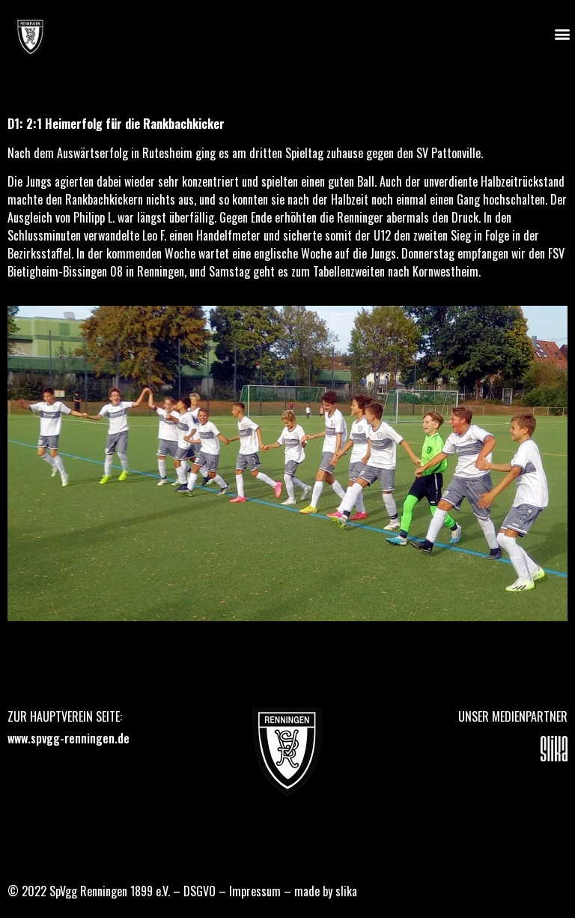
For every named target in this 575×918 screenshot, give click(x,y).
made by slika (325, 891)
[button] (562, 34)
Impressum (255, 891)
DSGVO (199, 891)
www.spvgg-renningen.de (68, 738)
